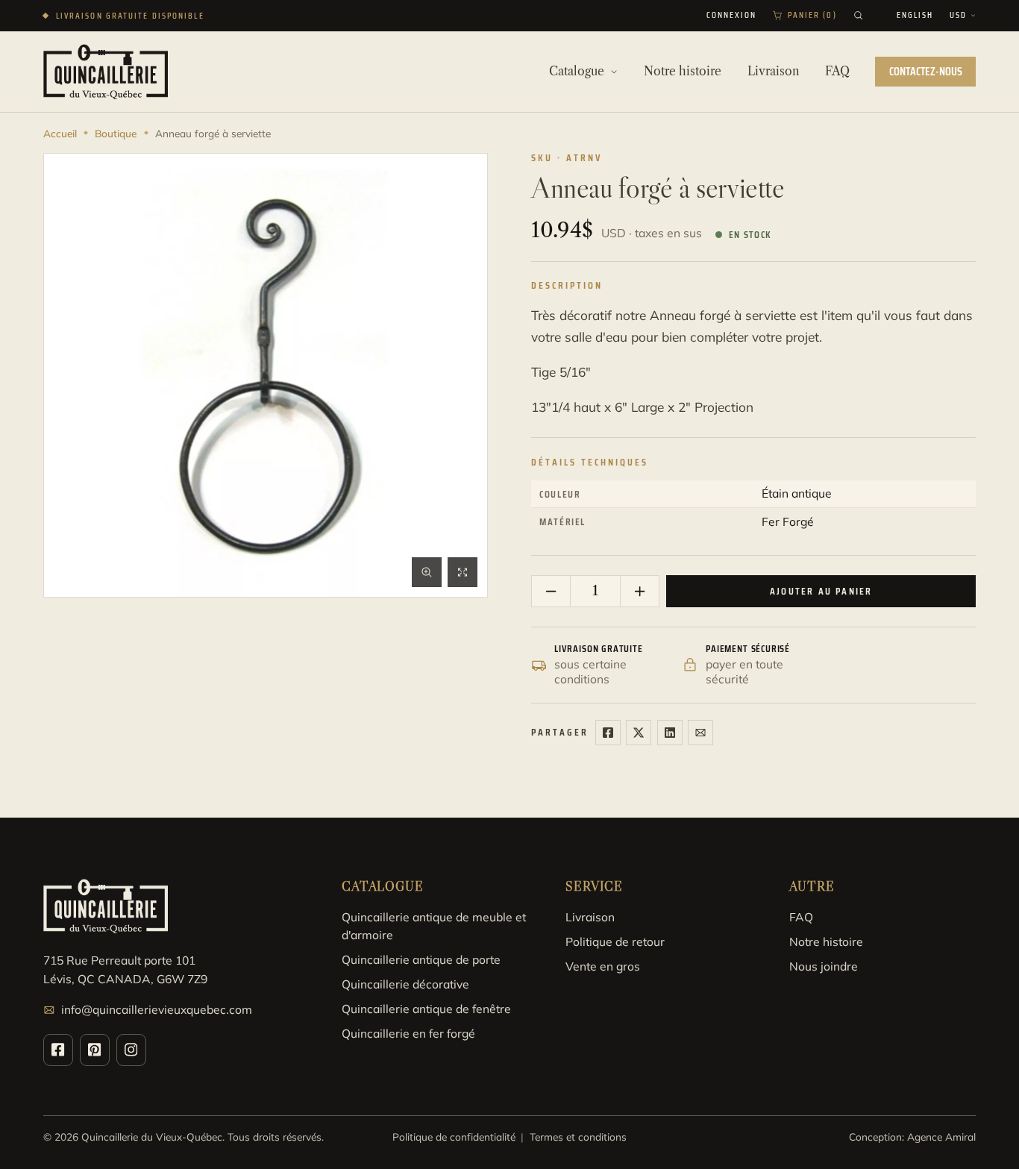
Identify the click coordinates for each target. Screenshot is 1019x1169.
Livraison (590, 916)
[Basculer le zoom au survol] (427, 572)
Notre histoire (826, 941)
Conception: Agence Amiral (912, 1136)
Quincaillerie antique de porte (421, 959)
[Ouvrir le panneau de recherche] (858, 15)
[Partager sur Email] (700, 732)
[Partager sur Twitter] (638, 732)
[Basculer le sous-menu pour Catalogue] (614, 71)
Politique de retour (615, 941)
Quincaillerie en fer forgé (408, 1033)
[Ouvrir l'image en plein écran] (462, 572)
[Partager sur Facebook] (608, 732)
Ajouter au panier (821, 591)
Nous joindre (823, 966)
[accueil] (105, 71)
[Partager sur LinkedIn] (670, 732)
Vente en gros (602, 966)
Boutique (116, 133)
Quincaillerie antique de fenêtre (426, 1008)
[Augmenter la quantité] (639, 591)
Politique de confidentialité (453, 1136)
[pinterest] (95, 1050)
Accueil (60, 133)
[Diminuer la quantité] (551, 591)
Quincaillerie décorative (405, 984)
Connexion (731, 15)
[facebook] (58, 1050)
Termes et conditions (578, 1136)
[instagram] (131, 1050)
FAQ (801, 916)
